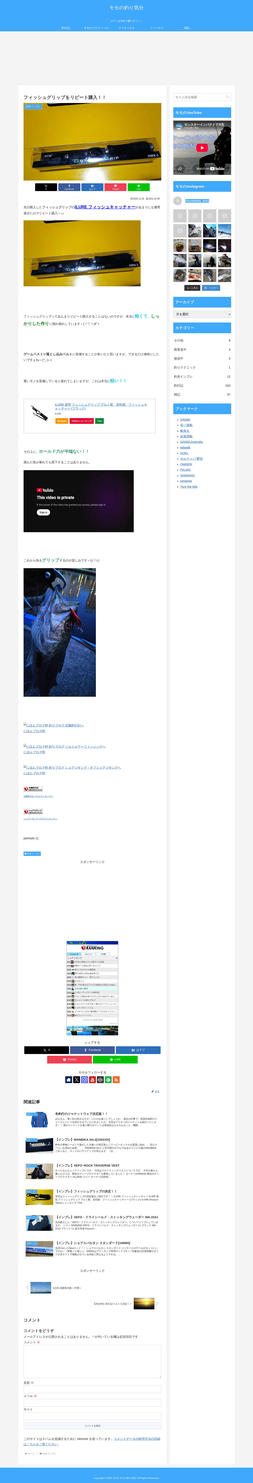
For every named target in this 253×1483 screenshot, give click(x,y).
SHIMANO (187, 475)
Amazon (61, 421)
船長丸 (184, 431)
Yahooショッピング (82, 421)
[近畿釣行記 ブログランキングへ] (33, 790)
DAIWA (185, 419)
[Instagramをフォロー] (84, 1079)
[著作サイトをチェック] (68, 1079)
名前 (29, 1382)
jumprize (186, 481)
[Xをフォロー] (76, 1079)
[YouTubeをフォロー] (92, 1079)
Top (245, 1475)
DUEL (184, 453)
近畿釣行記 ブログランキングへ (38, 796)
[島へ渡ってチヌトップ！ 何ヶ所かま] (209, 275)
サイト (28, 1409)
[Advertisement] (126, 59)
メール (30, 1396)
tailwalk (185, 447)
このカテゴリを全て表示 (92, 1020)
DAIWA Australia (191, 442)
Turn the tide (188, 486)
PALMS (185, 470)
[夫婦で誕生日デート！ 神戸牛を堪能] (195, 275)
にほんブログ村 (34, 731)
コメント (32, 1342)
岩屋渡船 (186, 436)
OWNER (186, 464)
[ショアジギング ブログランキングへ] (33, 813)
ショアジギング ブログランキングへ (40, 819)
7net (99, 421)
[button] (228, 97)
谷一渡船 (186, 425)
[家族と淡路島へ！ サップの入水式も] (195, 216)
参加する (113, 1024)
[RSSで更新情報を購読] (116, 1079)
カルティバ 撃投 (191, 459)
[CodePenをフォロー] (100, 1079)
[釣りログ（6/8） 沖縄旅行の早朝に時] (209, 216)
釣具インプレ (33, 853)
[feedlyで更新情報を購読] (108, 1079)
